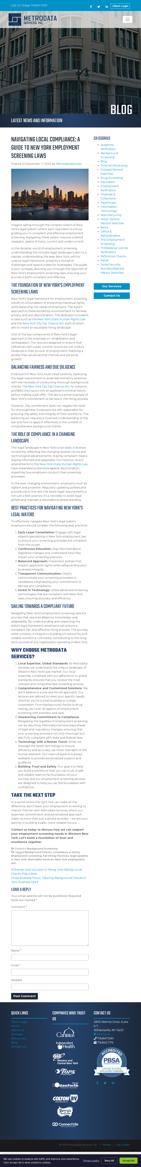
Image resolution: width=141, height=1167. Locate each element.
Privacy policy (91, 1160)
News (104, 227)
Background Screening (42, 848)
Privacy (106, 1144)
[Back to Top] (130, 1105)
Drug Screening (112, 178)
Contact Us (112, 295)
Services (16, 1034)
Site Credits (123, 1144)
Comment (19, 907)
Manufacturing (111, 215)
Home (15, 1026)
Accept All (128, 1160)
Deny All (109, 1160)
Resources (18, 1038)
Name (16, 950)
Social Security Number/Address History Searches (112, 268)
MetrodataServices (69, 163)
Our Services (111, 286)
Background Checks (38, 852)
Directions (103, 1034)
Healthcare (108, 202)
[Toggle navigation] (127, 19)
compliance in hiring (66, 852)
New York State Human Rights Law (61, 319)
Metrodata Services (41, 859)
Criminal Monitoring (114, 165)
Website (16, 980)
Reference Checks (113, 256)
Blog (104, 161)
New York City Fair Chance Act (43, 323)
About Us (17, 1030)
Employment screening (26, 855)
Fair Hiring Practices (56, 855)
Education (108, 182)
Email (16, 965)
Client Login (120, 6)
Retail (105, 260)
